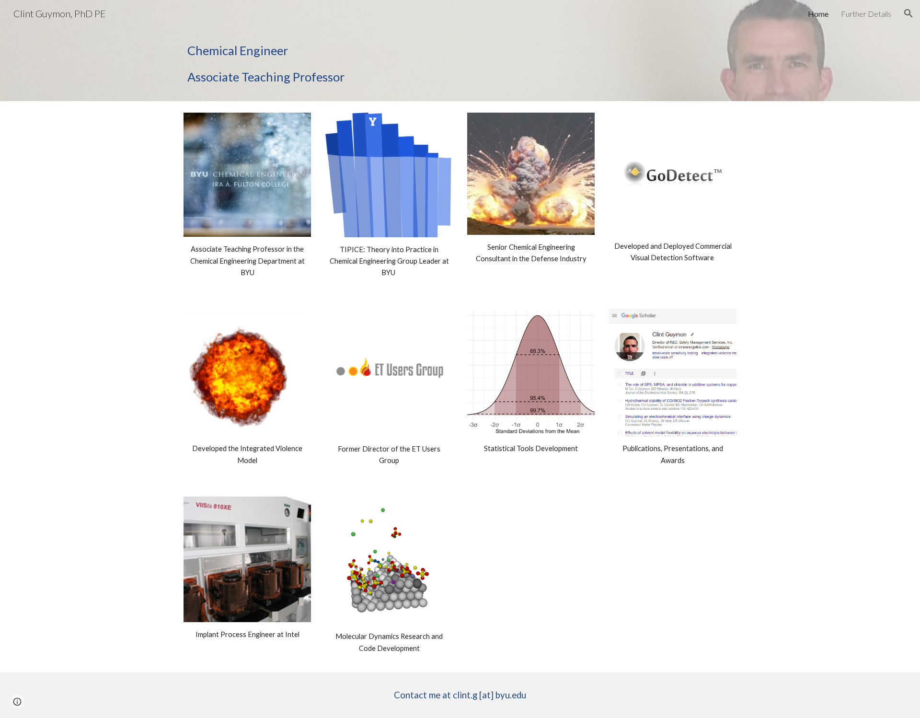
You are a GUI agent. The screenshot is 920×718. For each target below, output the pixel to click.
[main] (342, 64)
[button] (908, 13)
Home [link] (818, 13)
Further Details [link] (866, 13)
